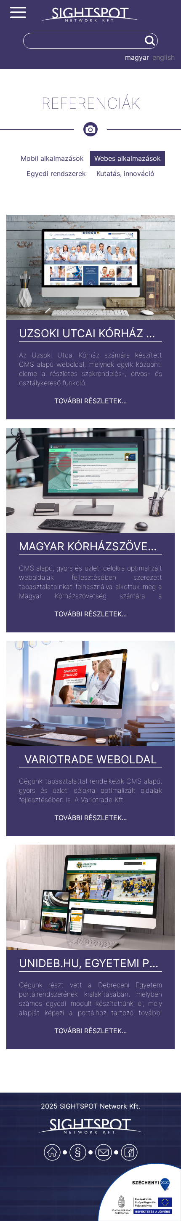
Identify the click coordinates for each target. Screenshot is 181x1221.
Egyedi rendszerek (56, 173)
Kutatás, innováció (125, 173)
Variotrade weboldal (90, 759)
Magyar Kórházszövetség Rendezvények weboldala (90, 546)
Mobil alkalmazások (52, 158)
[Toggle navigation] (18, 12)
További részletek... (90, 401)
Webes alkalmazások (127, 158)
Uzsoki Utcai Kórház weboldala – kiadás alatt (90, 333)
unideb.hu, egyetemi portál (90, 963)
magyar (137, 57)
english (163, 57)
